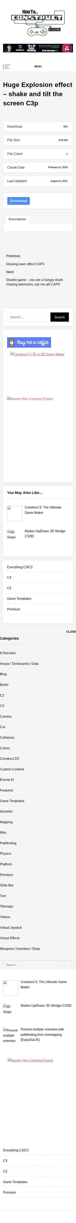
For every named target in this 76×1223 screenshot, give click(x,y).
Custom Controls (12, 769)
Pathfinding (8, 843)
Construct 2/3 (9, 758)
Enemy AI (7, 779)
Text (3, 896)
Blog (3, 674)
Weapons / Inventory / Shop (20, 948)
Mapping (6, 822)
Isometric (6, 811)
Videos (5, 917)
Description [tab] (17, 219)
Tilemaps (6, 906)
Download (18, 201)
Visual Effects (10, 938)
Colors (5, 748)
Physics (5, 853)
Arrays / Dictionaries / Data (19, 663)
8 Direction (8, 653)
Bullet (4, 684)
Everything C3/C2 (20, 567)
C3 (9, 577)
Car (2, 727)
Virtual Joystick (11, 927)
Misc (3, 832)
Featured (6, 790)
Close (71, 631)
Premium (13, 609)
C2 (9, 588)
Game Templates (19, 598)
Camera (6, 716)
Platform (6, 864)
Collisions (7, 737)
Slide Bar (6, 885)
